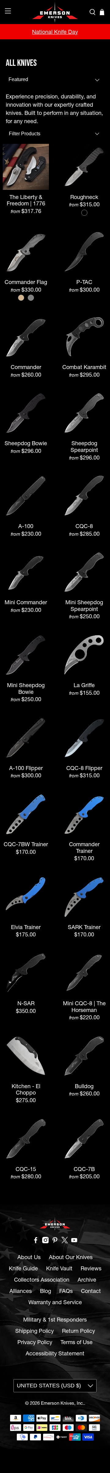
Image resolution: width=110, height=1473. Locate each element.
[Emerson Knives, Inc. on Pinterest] (55, 1241)
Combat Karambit (84, 367)
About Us (29, 1257)
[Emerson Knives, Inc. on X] (64, 1241)
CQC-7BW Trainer (26, 844)
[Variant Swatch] (84, 213)
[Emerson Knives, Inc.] (55, 12)
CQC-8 (84, 526)
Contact (91, 1290)
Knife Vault (59, 1268)
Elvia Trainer (26, 927)
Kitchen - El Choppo (26, 1089)
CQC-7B (84, 1169)
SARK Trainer (84, 927)
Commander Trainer (84, 847)
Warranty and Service (55, 1302)
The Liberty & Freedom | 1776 (26, 200)
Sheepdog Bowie (26, 443)
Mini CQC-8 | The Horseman (84, 1006)
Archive (87, 1279)
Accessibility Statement (55, 1353)
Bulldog (84, 1086)
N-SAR (26, 1003)
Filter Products (24, 133)
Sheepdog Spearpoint (84, 446)
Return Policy (78, 1330)
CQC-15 (26, 1169)
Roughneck (84, 197)
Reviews (91, 1268)
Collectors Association (41, 1279)
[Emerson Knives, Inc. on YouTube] (74, 1241)
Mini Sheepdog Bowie (26, 688)
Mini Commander (26, 602)
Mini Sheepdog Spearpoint (84, 605)
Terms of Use (77, 1342)
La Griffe (84, 685)
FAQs (66, 1290)
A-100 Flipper (26, 768)
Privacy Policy (34, 1342)
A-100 (25, 526)
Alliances (20, 1290)
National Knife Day (55, 31)
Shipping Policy (34, 1330)
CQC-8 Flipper (84, 768)
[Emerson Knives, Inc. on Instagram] (45, 1241)
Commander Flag (26, 282)
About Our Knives (71, 1257)
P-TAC (84, 282)
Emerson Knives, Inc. (62, 1403)
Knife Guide (23, 1268)
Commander (26, 367)
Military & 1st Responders (55, 1319)
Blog (45, 1290)
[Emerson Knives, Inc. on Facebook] (35, 1241)
